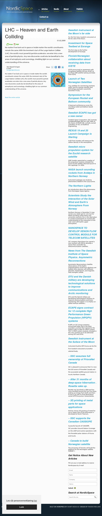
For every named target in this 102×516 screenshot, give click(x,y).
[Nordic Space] (19, 9)
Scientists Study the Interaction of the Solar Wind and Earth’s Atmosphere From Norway (81, 202)
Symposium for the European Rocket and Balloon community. (80, 98)
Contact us (44, 16)
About (66, 8)
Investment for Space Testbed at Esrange (80, 44)
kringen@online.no (13, 70)
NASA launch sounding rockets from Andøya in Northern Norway (81, 173)
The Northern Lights (79, 185)
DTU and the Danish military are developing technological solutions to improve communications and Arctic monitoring (81, 285)
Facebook (59, 67)
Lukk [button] (21, 507)
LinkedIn (56, 67)
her (35, 501)
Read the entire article (12, 97)
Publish (79, 8)
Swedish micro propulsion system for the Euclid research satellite (80, 151)
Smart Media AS (73, 507)
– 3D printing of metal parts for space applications (80, 404)
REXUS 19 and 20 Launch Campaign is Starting (80, 134)
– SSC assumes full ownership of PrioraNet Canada (81, 359)
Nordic (56, 8)
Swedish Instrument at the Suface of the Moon (81, 340)
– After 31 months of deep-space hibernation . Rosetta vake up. (82, 383)
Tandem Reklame (94, 507)
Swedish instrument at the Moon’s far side (81, 31)
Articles (45, 8)
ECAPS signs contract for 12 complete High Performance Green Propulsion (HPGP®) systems (80, 314)
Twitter (63, 67)
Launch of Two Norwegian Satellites (80, 80)
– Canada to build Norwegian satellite (79, 442)
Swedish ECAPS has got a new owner (82, 114)
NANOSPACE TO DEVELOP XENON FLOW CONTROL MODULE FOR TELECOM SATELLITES (82, 233)
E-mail (52, 67)
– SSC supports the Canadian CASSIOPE (80, 419)
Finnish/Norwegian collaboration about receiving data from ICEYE (79, 61)
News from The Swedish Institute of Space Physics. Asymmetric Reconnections (82, 255)
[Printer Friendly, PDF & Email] (12, 44)
